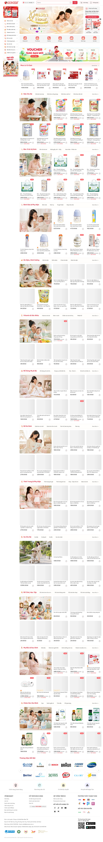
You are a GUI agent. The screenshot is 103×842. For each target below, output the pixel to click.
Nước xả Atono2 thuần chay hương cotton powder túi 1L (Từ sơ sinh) (60, 749)
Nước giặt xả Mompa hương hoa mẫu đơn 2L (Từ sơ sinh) (93, 749)
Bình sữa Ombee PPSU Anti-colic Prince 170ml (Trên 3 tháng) (76, 226)
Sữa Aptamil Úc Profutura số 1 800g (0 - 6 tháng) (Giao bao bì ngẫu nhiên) (94, 140)
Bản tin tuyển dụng (9, 812)
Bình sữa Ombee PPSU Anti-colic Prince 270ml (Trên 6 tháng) (59, 226)
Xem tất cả (94, 65)
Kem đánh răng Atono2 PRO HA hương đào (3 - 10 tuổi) (26, 417)
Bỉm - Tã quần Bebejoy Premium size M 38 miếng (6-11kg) (60, 171)
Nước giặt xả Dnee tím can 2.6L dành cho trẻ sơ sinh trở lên (76, 749)
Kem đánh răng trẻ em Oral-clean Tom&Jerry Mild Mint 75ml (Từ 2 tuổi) (94, 417)
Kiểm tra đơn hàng (57, 798)
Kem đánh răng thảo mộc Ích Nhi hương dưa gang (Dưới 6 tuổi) (60, 417)
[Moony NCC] (51, 20)
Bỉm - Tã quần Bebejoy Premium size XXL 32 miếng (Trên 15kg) (27, 195)
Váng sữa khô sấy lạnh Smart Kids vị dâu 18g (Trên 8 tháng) (59, 85)
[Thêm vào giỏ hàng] (34, 88)
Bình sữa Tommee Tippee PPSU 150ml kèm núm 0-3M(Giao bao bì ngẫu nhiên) (77, 251)
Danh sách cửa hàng (9, 803)
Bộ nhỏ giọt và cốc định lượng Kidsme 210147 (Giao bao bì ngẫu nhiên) (77, 337)
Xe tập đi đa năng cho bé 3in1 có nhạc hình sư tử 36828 (60, 583)
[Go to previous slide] (20, 79)
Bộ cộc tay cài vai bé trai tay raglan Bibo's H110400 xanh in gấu (44, 528)
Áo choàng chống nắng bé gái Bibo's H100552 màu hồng (60, 528)
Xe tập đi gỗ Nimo (58, 557)
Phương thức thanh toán (59, 801)
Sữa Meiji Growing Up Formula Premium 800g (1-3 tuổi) (77, 140)
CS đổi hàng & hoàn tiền (35, 798)
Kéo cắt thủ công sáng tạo (93, 612)
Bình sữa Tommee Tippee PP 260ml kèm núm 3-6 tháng (93, 251)
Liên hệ (6, 801)
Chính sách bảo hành (34, 801)
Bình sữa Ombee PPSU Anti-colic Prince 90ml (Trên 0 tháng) (28, 85)
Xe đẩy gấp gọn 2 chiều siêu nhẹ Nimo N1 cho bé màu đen (76, 558)
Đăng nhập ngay (92, 17)
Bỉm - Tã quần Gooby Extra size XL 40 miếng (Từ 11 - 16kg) (43, 195)
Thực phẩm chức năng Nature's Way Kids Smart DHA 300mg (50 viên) (60, 669)
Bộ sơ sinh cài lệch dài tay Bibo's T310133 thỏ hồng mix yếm (76, 448)
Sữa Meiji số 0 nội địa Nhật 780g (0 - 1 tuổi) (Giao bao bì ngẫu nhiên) (93, 115)
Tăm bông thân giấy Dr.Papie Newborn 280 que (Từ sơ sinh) (77, 361)
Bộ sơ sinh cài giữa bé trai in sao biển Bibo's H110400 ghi (44, 472)
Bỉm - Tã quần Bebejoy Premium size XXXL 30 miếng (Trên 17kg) (92, 195)
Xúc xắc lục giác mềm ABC (60, 612)
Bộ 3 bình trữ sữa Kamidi (43, 692)
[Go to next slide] (98, 79)
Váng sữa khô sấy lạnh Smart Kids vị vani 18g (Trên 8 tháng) (43, 306)
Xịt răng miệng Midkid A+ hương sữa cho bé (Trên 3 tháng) (76, 417)
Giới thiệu (6, 798)
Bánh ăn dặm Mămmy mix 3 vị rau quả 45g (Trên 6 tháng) (60, 281)
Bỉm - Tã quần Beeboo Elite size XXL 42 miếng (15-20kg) (77, 171)
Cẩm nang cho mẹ (8, 805)
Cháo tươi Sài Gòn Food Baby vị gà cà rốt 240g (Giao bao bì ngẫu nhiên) (93, 306)
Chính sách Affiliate (9, 807)
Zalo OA (31, 803)
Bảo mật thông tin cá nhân (10, 810)
